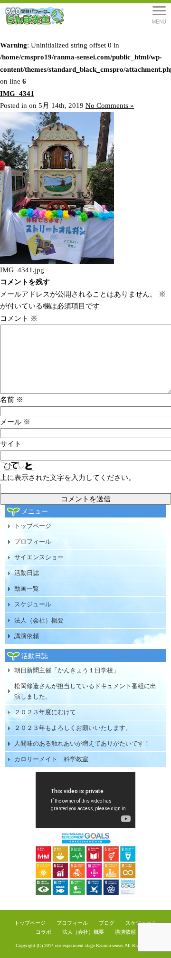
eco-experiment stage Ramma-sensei (89, 945)
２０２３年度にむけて (45, 712)
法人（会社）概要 (39, 620)
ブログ (106, 923)
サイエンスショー (39, 557)
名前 (11, 399)
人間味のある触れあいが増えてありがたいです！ (82, 743)
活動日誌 (26, 572)
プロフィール (32, 541)
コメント (19, 318)
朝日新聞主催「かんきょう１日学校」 (66, 670)
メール (15, 422)
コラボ (43, 932)
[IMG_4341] (57, 262)
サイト (10, 444)
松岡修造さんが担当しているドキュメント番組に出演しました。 (85, 691)
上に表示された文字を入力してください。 (67, 477)
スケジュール (32, 604)
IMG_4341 (17, 93)
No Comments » (110, 105)
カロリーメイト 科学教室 (51, 759)
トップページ (32, 525)
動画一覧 (26, 588)
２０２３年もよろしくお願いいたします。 (73, 727)
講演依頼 (26, 636)
